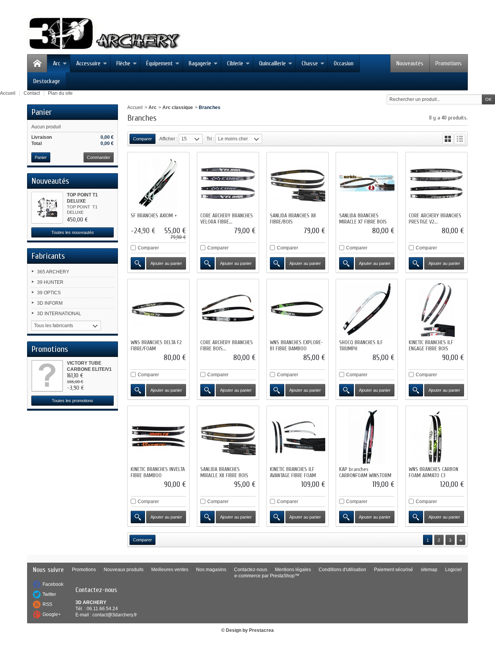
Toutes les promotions (72, 400)
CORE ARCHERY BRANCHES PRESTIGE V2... (435, 218)
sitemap (429, 569)
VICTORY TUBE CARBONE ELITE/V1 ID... (89, 369)
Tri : (210, 139)
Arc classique (177, 107)
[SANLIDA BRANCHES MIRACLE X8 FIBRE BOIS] (228, 436)
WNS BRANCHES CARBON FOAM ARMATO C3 (433, 472)
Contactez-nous (250, 569)
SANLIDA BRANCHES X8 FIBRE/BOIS (293, 218)
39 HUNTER (50, 282)
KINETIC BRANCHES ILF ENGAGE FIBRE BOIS (431, 345)
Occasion (343, 63)
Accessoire (88, 63)
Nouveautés (409, 63)
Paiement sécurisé (393, 569)
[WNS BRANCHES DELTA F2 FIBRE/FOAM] (158, 310)
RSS (47, 604)
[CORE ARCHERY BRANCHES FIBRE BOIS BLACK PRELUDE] (228, 310)
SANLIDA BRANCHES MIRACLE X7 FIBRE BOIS (363, 218)
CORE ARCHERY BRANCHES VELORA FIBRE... (226, 218)
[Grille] (447, 139)
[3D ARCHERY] (104, 34)
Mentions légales (293, 569)
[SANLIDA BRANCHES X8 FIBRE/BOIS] (297, 183)
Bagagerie (200, 63)
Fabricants (48, 256)
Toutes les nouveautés (72, 232)
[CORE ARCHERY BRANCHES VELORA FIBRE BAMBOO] (228, 183)
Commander (98, 157)
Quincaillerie (272, 63)
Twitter (49, 594)
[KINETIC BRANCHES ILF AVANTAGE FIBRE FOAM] (297, 436)
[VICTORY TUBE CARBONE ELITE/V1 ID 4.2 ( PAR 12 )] (47, 376)
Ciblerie (235, 63)
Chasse (310, 63)
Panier (41, 112)
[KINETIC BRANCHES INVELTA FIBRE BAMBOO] (158, 436)
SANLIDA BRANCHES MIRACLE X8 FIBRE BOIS (224, 472)
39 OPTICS (49, 292)
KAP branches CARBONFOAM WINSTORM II (365, 475)
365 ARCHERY (53, 272)
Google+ (52, 614)
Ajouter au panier (166, 263)
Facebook (53, 584)
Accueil (135, 107)
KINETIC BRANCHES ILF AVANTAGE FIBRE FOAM (293, 472)
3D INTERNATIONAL (59, 313)
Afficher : (168, 139)
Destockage (46, 81)
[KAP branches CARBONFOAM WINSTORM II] (366, 436)
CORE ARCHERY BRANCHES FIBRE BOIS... (226, 345)
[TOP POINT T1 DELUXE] (47, 208)
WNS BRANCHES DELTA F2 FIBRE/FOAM (156, 345)
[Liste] (459, 139)
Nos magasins (211, 569)
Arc (56, 63)
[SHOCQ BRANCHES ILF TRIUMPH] (366, 310)
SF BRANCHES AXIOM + (154, 215)
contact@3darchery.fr (114, 615)
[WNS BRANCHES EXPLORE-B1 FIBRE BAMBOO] (297, 310)
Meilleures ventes (169, 569)
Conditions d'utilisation (342, 569)
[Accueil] (37, 63)
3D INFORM (50, 303)
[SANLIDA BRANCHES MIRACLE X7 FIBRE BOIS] (366, 183)
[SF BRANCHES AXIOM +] (158, 183)
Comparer (148, 248)
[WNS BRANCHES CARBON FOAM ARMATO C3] (436, 436)
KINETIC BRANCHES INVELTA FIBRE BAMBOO (158, 472)
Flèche (123, 63)
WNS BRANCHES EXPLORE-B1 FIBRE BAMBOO (296, 345)
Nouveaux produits (123, 569)
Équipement (159, 63)
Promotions (448, 63)
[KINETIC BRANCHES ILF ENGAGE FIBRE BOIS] (436, 310)
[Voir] (138, 263)
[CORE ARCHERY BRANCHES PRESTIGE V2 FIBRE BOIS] (436, 183)
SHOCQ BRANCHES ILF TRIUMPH (361, 345)
